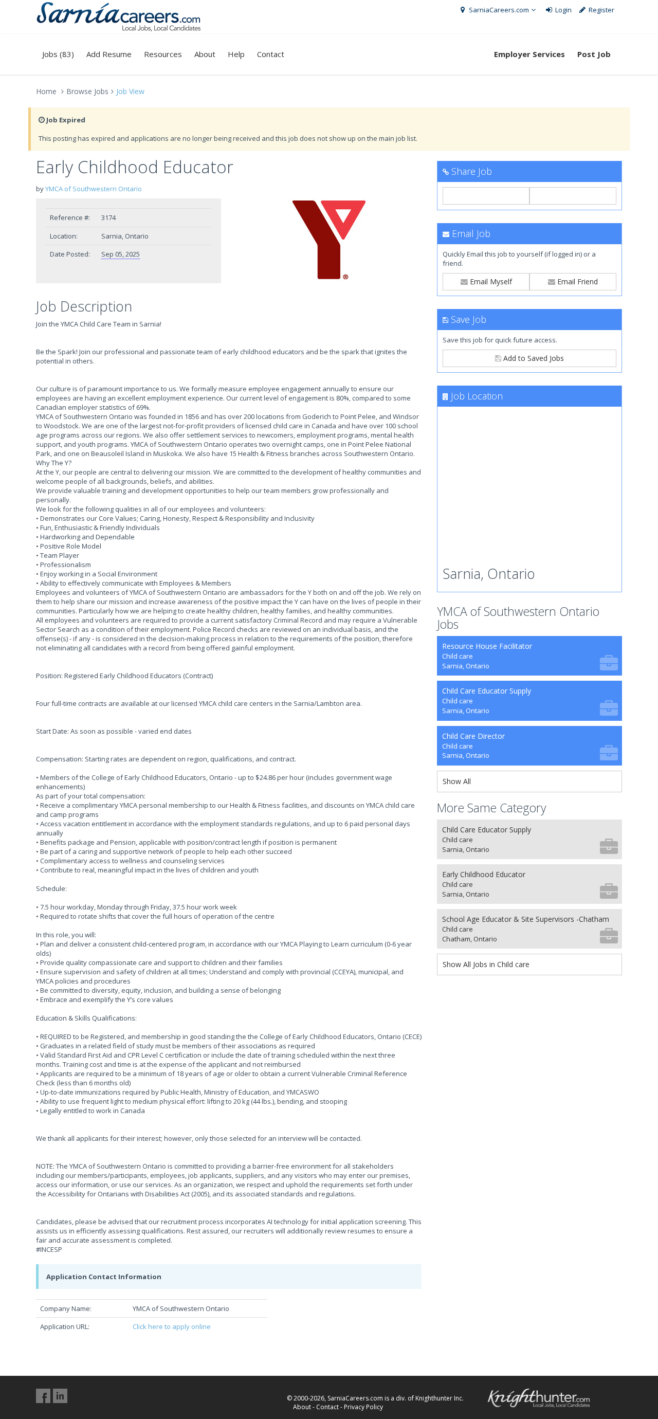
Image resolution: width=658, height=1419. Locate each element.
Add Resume (109, 54)
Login (563, 9)
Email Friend (576, 281)
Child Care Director (473, 745)
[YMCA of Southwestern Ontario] (329, 240)
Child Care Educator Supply (486, 700)
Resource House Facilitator (487, 655)
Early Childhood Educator (483, 884)
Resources (163, 54)
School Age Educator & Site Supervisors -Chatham (525, 928)
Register (600, 9)
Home (46, 91)
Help (236, 54)
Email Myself (490, 281)
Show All (457, 781)
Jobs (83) (58, 54)
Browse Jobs (87, 91)
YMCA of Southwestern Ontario (93, 188)
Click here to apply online (172, 1326)
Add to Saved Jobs (532, 358)
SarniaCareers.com (498, 9)
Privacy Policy (363, 1407)
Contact (270, 54)
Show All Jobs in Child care (486, 964)
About (204, 54)
